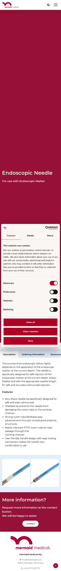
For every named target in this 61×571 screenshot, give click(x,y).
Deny (30, 341)
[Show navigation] (56, 5)
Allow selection (30, 331)
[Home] (30, 550)
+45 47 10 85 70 (31, 568)
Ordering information (33, 354)
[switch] (54, 292)
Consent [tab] (11, 235)
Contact (30, 523)
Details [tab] (30, 235)
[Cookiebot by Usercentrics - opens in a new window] (45, 228)
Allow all (30, 322)
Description (9, 354)
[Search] (48, 5)
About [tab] (50, 235)
